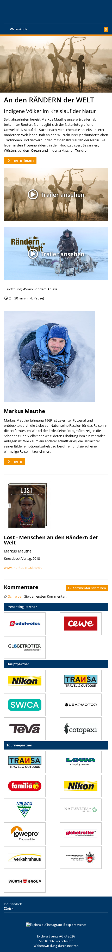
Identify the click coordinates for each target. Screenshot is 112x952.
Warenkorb (18, 29)
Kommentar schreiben (89, 588)
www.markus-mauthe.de (23, 567)
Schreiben (15, 596)
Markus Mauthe (24, 411)
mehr (17, 461)
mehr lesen (22, 160)
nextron (72, 945)
